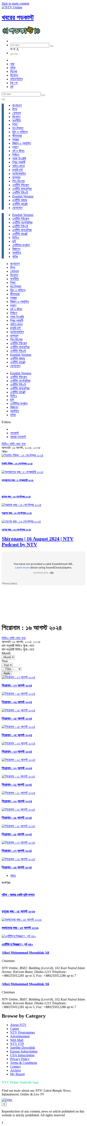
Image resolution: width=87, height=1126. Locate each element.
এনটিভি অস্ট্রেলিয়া (22, 222)
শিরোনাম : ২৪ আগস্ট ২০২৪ (17, 735)
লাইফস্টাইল (16, 79)
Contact (15, 1066)
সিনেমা (13, 71)
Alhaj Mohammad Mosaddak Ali (25, 952)
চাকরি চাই (17, 170)
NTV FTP (17, 1044)
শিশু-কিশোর (18, 181)
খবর (12, 64)
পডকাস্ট (14, 433)
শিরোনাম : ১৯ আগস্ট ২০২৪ (17, 817)
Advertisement (20, 1036)
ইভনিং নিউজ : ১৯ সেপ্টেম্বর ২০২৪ (17, 463)
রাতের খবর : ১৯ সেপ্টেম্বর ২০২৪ (16, 496)
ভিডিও (15, 237)
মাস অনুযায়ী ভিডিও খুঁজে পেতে (18, 645)
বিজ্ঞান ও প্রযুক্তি (21, 143)
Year (5, 661)
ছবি (14, 241)
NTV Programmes (22, 1032)
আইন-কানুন (18, 166)
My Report (17, 1074)
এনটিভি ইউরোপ (20, 185)
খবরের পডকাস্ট (18, 17)
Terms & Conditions (23, 1063)
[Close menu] (3, 99)
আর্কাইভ (16, 253)
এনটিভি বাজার (19, 200)
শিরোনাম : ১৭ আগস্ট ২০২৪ (17, 851)
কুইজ (15, 256)
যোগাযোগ (17, 207)
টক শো (14, 83)
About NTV (18, 1025)
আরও (13, 875)
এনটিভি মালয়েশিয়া (22, 189)
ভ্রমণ (15, 147)
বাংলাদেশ (17, 105)
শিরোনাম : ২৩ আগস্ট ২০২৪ (17, 751)
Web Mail (16, 1040)
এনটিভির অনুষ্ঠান (21, 245)
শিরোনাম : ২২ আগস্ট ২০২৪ (17, 768)
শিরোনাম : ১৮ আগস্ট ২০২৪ (17, 834)
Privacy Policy (20, 1059)
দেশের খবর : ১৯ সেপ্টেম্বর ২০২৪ (16, 529)
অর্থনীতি (16, 120)
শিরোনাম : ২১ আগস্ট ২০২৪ (17, 784)
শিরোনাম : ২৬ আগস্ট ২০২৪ (17, 702)
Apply (6, 673)
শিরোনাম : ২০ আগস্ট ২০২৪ (17, 801)
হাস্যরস (16, 177)
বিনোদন (14, 75)
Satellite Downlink (22, 1047)
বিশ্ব (14, 109)
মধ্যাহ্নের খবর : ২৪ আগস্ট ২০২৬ (20, 928)
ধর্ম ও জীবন (18, 151)
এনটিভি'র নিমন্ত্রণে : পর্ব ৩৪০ (17, 944)
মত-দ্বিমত (17, 128)
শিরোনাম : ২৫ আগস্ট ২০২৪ (17, 718)
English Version (22, 196)
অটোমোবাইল (19, 173)
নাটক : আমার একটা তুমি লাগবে (18, 895)
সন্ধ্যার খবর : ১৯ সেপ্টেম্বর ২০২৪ (17, 513)
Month (6, 653)
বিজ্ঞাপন (16, 249)
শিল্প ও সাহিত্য (20, 132)
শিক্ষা (15, 124)
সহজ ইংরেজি (19, 158)
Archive (15, 1070)
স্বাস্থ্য (15, 139)
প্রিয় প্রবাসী (18, 162)
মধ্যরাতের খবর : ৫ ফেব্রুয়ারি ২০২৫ (18, 480)
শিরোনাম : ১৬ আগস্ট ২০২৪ (17, 867)
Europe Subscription (23, 1051)
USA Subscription (22, 1055)
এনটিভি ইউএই (20, 192)
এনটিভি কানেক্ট (19, 204)
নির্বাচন (15, 154)
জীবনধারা (17, 135)
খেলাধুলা (16, 113)
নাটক (12, 67)
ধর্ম (11, 86)
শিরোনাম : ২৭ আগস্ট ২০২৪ (17, 685)
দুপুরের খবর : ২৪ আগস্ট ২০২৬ (18, 911)
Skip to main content (15, 3)
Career (14, 1028)
